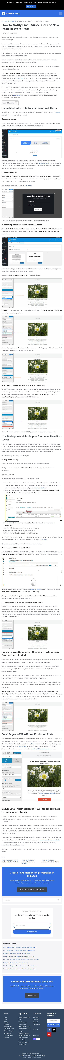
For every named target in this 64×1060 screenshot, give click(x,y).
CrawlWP (35, 1022)
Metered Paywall (23, 1042)
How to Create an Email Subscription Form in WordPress (50, 861)
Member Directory (23, 1033)
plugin (58, 112)
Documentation (8, 1035)
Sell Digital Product (24, 1026)
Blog (5, 1020)
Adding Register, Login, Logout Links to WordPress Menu (19, 947)
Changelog (7, 1033)
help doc (29, 186)
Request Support (9, 1029)
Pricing (6, 1022)
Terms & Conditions (28, 1057)
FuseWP (35, 1020)
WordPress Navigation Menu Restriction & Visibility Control (20, 966)
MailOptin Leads (44, 163)
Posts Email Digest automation (40, 749)
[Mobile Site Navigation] (60, 13)
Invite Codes (22, 1044)
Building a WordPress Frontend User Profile (15, 963)
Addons (6, 1024)
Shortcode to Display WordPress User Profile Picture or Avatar (21, 960)
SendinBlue (17, 95)
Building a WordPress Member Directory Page (16, 954)
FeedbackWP (36, 1024)
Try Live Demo (8, 1026)
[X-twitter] (54, 1030)
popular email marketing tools (49, 840)
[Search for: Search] (32, 900)
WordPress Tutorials (11, 21)
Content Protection (24, 1035)
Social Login (22, 1040)
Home (3, 21)
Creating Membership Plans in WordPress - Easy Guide (19, 950)
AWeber (33, 744)
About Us (35, 1030)
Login (5, 1017)
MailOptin (35, 1017)
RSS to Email (19, 78)
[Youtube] (49, 1034)
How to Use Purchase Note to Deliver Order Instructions (19, 969)
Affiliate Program (9, 1031)
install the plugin (35, 589)
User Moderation (23, 1038)
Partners (6, 1038)
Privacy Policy (37, 1057)
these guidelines (41, 488)
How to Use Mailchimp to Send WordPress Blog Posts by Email (10, 861)
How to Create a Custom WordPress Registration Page (19, 957)
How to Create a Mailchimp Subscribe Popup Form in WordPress (28, 861)
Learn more (43, 540)
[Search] (58, 900)
